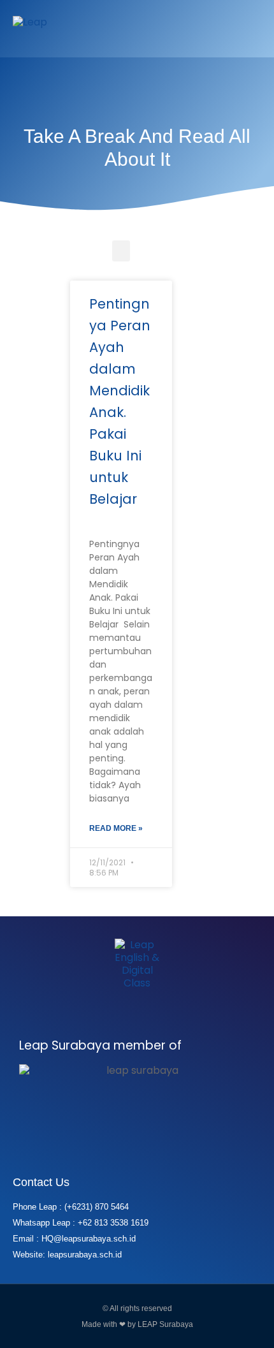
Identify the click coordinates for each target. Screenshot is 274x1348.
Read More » (116, 828)
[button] (252, 29)
